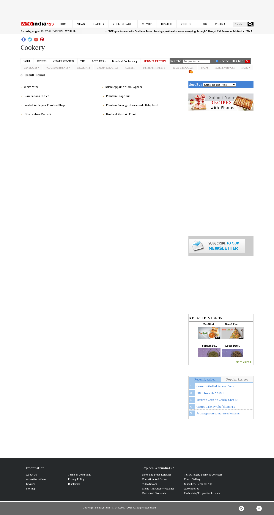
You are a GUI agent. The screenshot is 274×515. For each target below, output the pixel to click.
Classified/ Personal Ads (198, 484)
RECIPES (41, 61)
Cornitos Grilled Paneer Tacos (215, 386)
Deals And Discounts (154, 493)
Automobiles (191, 488)
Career (98, 24)
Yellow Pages (123, 24)
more (244, 67)
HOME (27, 61)
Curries (130, 67)
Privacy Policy (76, 479)
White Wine (31, 87)
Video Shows (149, 484)
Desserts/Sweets (154, 67)
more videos (243, 362)
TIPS (83, 61)
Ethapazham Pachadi (38, 114)
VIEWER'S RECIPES (63, 61)
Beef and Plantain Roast (121, 114)
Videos (186, 24)
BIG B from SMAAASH (209, 393)
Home (64, 24)
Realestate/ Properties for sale (202, 493)
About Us (31, 474)
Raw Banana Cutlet (37, 96)
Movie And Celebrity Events (158, 488)
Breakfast (83, 67)
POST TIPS (98, 61)
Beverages (30, 67)
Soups (204, 67)
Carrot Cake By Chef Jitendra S (215, 406)
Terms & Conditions (79, 474)
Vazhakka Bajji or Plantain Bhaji (45, 105)
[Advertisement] (137, 9)
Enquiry (30, 484)
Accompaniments (57, 67)
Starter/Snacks (225, 67)
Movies (147, 24)
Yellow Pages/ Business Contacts (203, 474)
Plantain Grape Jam (118, 96)
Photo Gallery (192, 479)
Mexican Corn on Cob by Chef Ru (217, 400)
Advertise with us (63, 31)
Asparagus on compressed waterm (218, 413)
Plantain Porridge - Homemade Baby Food (132, 105)
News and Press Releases (156, 474)
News (81, 24)
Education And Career (154, 479)
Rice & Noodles (183, 67)
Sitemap (31, 488)
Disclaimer (74, 484)
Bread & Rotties (108, 67)
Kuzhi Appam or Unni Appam (123, 87)
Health (166, 24)
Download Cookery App (125, 61)
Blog (203, 24)
